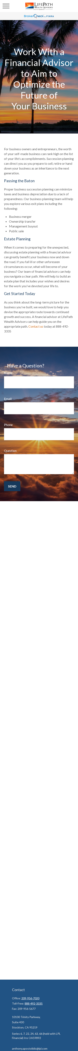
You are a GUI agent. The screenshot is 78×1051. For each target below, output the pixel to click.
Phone (8, 425)
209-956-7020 (30, 998)
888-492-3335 (34, 1003)
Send (12, 486)
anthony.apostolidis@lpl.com (29, 1048)
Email (8, 399)
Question (10, 450)
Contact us (35, 326)
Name (8, 373)
